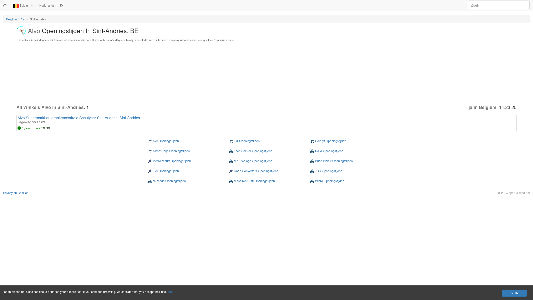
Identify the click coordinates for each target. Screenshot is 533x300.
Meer (171, 292)
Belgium (25, 5)
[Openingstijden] (5, 5)
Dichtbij (514, 293)
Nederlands (47, 5)
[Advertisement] (266, 73)
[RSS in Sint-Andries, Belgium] (61, 5)
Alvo (23, 19)
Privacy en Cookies (15, 193)
